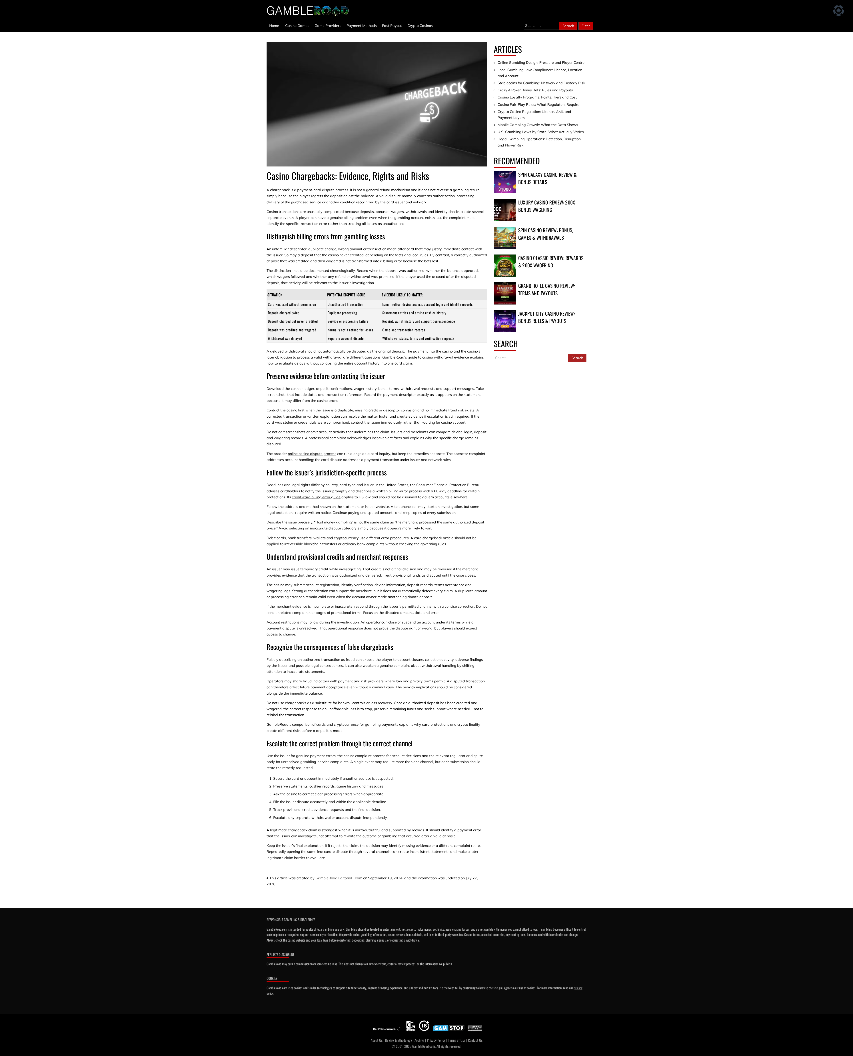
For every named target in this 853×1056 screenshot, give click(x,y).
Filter (586, 26)
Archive (419, 1040)
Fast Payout (392, 25)
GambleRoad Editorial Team (338, 878)
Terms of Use (456, 1040)
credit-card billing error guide (316, 497)
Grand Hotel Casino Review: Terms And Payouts (546, 289)
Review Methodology (398, 1040)
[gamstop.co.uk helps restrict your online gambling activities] (448, 1030)
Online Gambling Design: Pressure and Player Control (541, 62)
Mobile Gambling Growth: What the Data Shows (538, 124)
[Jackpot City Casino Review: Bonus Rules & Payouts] (505, 321)
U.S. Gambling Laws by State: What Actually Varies (541, 132)
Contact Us (475, 1040)
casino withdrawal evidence (445, 357)
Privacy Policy (436, 1040)
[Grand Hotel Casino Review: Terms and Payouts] (505, 293)
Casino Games (297, 25)
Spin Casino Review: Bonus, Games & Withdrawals (545, 233)
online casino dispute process (312, 453)
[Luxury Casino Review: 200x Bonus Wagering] (505, 210)
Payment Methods (362, 25)
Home (274, 25)
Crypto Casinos (420, 25)
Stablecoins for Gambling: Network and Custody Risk (541, 83)
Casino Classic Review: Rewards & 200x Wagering (550, 261)
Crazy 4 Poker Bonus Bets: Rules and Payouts (535, 90)
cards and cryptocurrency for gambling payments (357, 724)
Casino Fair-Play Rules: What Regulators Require (538, 104)
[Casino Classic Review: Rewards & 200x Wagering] (505, 265)
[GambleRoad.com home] (309, 10)
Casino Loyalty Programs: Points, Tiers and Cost (537, 97)
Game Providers (328, 25)
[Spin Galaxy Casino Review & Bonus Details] (505, 182)
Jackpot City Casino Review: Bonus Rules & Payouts (546, 317)
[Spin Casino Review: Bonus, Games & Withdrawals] (505, 238)
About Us (377, 1040)
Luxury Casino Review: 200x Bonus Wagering (546, 206)
